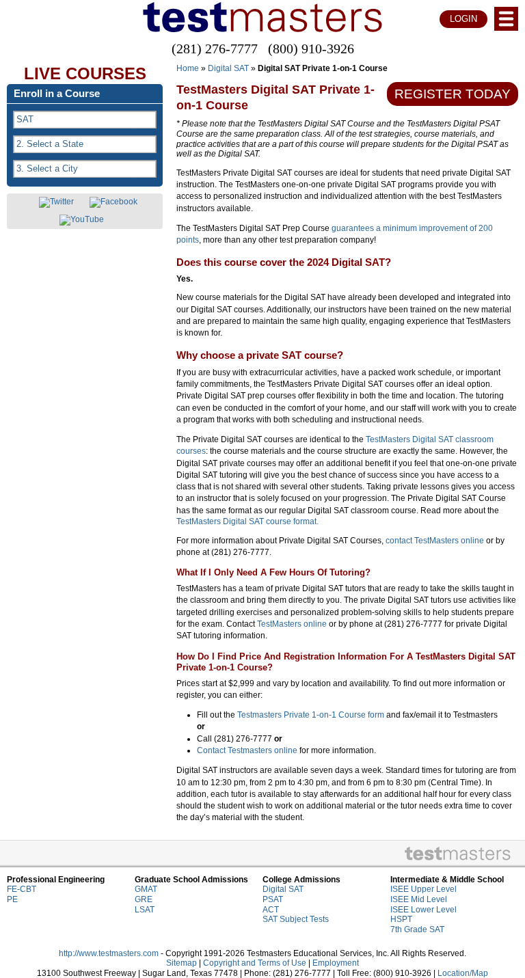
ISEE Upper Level (423, 889)
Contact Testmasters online (247, 750)
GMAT (146, 889)
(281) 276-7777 (215, 48)
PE (12, 899)
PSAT (272, 899)
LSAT (144, 909)
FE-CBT (21, 889)
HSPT (401, 919)
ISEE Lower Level (423, 909)
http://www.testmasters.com (109, 953)
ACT (270, 909)
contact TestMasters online (435, 540)
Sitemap (181, 963)
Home (187, 68)
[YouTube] (81, 220)
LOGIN (463, 19)
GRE (143, 899)
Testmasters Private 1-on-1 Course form (310, 715)
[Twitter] (56, 202)
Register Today (452, 94)
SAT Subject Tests (295, 919)
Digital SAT (228, 68)
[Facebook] (113, 202)
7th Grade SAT (417, 929)
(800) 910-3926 (311, 48)
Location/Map (463, 973)
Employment (335, 963)
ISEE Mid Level (418, 899)
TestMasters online (292, 624)
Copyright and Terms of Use (254, 963)
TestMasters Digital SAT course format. (247, 521)
